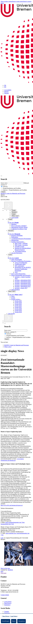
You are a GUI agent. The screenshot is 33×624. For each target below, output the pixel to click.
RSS (2, 571)
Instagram (7, 613)
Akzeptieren (21, 621)
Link (2, 538)
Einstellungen (5, 621)
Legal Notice (7, 601)
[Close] (8, 221)
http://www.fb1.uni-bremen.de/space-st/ (12, 505)
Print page (3, 573)
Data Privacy (7, 603)
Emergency (7, 605)
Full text (5, 186)
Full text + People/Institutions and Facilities (15, 190)
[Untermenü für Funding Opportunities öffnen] (24, 242)
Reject (13, 621)
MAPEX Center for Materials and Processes (13, 193)
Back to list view (5, 568)
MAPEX (10, 570)
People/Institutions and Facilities (12, 188)
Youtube (6, 611)
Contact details (5, 595)
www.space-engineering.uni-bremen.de (12, 459)
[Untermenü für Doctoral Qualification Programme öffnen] (31, 261)
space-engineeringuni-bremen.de (13, 523)
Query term (4, 183)
